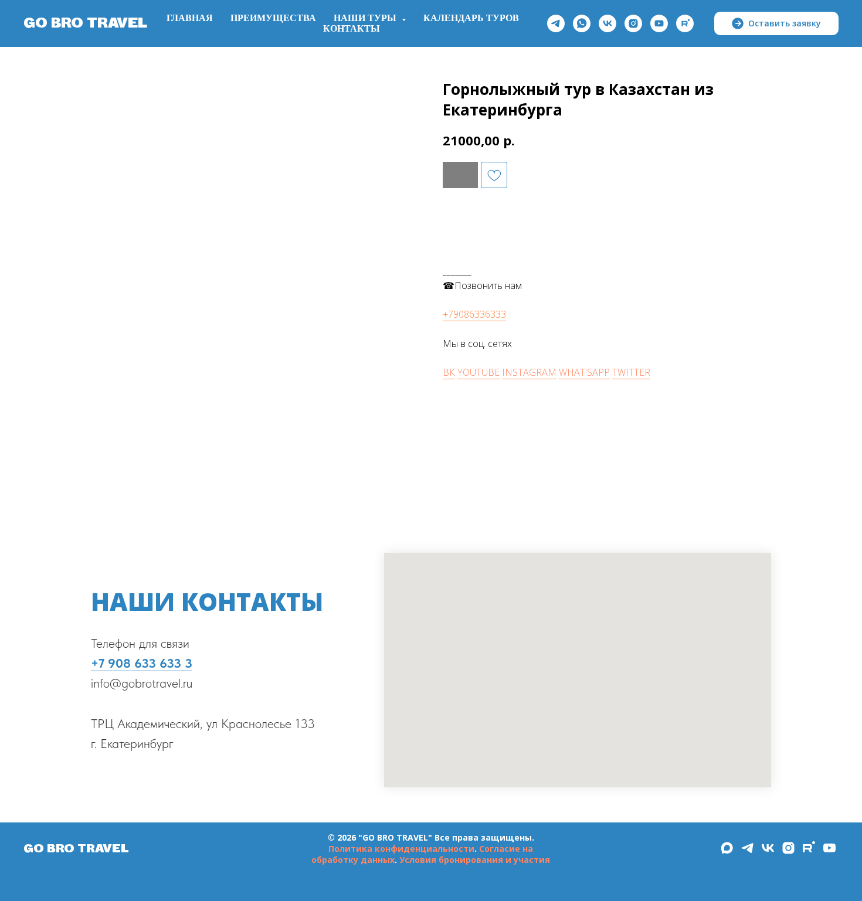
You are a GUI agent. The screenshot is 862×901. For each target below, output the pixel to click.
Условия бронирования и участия (474, 859)
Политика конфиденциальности (401, 848)
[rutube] (685, 23)
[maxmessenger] (727, 852)
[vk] (607, 23)
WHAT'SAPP (584, 372)
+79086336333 (474, 314)
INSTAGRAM (529, 372)
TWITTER (631, 372)
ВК (449, 372)
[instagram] (633, 23)
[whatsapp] (581, 23)
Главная (190, 18)
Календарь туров (471, 18)
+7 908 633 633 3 (141, 663)
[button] (776, 23)
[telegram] (556, 23)
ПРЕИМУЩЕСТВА (273, 18)
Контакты (351, 28)
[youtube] (659, 23)
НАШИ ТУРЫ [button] (366, 18)
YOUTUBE (478, 372)
